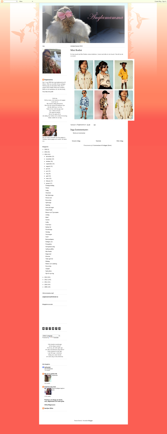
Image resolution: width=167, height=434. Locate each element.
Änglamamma (48, 79)
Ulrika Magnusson (49, 405)
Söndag (48, 232)
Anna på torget (50, 207)
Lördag (47, 215)
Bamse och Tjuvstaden (52, 212)
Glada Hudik (49, 210)
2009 (46, 287)
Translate (55, 337)
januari (48, 183)
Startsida (98, 141)
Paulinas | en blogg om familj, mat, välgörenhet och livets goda (54, 400)
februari (48, 181)
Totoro (47, 188)
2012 (46, 279)
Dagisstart (48, 254)
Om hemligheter (48, 368)
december (49, 156)
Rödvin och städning (51, 263)
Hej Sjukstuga (49, 195)
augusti (48, 166)
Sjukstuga (48, 202)
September (55, 375)
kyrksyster (47, 367)
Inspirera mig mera (50, 387)
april (47, 176)
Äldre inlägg (120, 141)
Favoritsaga (49, 229)
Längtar (48, 268)
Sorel (47, 237)
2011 (46, 282)
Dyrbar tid (48, 227)
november (49, 159)
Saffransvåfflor (50, 249)
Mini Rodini (49, 251)
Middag (48, 261)
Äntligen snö (49, 241)
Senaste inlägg (76, 141)
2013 (46, 277)
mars (47, 178)
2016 (46, 149)
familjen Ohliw (48, 408)
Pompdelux (49, 244)
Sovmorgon (49, 234)
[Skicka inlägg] (94, 124)
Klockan (48, 256)
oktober (48, 161)
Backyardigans (50, 239)
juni (47, 171)
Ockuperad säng (50, 246)
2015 (46, 152)
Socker (47, 219)
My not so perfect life (50, 373)
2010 (46, 284)
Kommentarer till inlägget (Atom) (102, 145)
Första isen (49, 197)
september (49, 164)
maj (47, 173)
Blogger (90, 420)
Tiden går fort (49, 259)
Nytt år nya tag (50, 273)
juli (47, 168)
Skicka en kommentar (79, 133)
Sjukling (48, 205)
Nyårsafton (49, 271)
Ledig (47, 190)
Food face (48, 224)
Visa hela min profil (47, 91)
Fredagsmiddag (50, 185)
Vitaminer (48, 193)
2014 (46, 154)
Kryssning (48, 200)
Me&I (47, 217)
